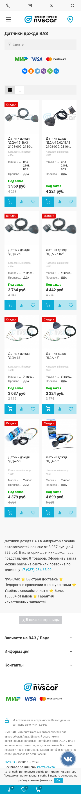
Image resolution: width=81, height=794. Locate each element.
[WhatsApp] (50, 71)
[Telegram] (37, 71)
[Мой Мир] (56, 71)
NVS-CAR (11, 762)
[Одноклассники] (31, 71)
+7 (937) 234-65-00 (36, 570)
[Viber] (43, 71)
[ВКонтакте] (24, 71)
